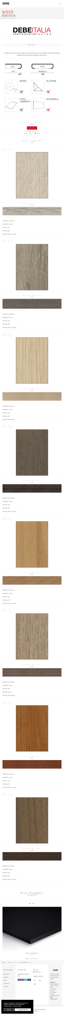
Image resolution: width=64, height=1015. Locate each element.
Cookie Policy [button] (8, 1006)
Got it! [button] (9, 1009)
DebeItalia (6, 974)
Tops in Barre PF (24, 962)
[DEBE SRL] (5, 1)
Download (32, 128)
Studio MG (35, 1011)
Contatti (6, 986)
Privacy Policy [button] (17, 1006)
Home (9, 962)
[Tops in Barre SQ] (32, 929)
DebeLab (6, 977)
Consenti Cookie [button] (23, 1009)
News (5, 980)
